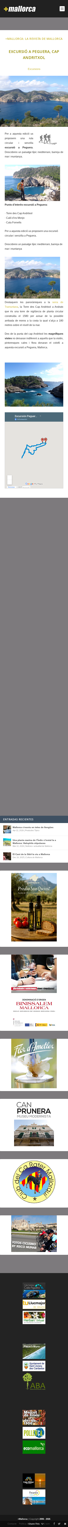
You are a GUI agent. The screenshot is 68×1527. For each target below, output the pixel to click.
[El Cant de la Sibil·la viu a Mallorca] (7, 856)
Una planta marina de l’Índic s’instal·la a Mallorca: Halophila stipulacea (34, 841)
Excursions (34, 69)
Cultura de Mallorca (34, 857)
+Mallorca (22, 1519)
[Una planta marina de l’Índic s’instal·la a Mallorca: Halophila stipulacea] (7, 842)
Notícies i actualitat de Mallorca (38, 846)
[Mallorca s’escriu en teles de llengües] (7, 829)
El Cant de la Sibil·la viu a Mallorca (31, 854)
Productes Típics (32, 830)
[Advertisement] (34, 656)
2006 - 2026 (45, 1519)
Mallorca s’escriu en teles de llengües (33, 827)
